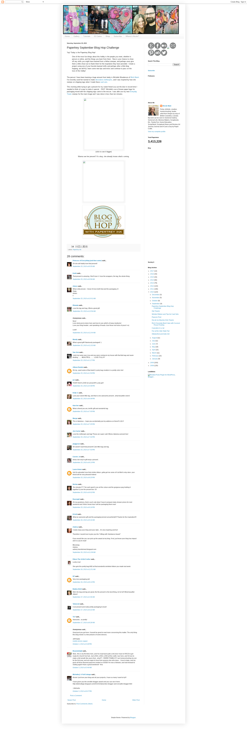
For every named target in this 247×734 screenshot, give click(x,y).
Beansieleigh (77, 651)
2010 (152, 292)
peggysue (76, 444)
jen (74, 380)
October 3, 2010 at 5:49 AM (82, 667)
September (156, 304)
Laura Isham (77, 469)
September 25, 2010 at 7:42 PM (84, 437)
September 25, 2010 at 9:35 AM (84, 266)
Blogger (133, 717)
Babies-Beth (77, 589)
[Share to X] (81, 246)
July (153, 341)
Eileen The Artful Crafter (81, 559)
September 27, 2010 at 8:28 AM (84, 622)
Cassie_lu (76, 457)
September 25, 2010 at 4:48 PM (84, 386)
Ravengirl (76, 499)
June (154, 344)
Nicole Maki (167, 106)
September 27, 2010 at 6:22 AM (84, 610)
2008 (152, 365)
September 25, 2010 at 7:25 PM (84, 424)
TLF (74, 617)
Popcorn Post (156, 317)
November (156, 298)
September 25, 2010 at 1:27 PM (84, 360)
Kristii (75, 514)
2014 (152, 280)
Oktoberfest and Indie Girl (161, 334)
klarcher (76, 405)
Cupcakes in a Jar (158, 328)
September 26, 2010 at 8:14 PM (84, 582)
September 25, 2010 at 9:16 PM (84, 507)
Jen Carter (77, 431)
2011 (152, 289)
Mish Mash (135, 77)
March (154, 353)
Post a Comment (76, 695)
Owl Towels (156, 311)
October (155, 301)
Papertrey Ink (77, 249)
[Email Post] (72, 246)
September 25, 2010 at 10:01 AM (84, 298)
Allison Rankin (78, 367)
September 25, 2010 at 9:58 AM (84, 279)
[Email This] (76, 246)
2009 (152, 363)
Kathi (75, 273)
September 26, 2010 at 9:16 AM (84, 520)
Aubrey (75, 527)
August (154, 338)
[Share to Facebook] (84, 246)
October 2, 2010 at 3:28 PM (82, 644)
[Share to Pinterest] (86, 246)
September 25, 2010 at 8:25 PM (84, 477)
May (153, 347)
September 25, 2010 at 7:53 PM (84, 450)
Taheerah (76, 604)
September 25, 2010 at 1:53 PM (84, 373)
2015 (152, 277)
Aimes (75, 286)
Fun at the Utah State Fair (161, 331)
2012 (152, 286)
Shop (108, 36)
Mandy (75, 339)
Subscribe (118, 36)
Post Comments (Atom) (84, 704)
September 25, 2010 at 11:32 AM (84, 345)
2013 (152, 283)
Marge (75, 418)
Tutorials (86, 36)
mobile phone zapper (80, 641)
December (156, 295)
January (155, 359)
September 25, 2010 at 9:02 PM (84, 492)
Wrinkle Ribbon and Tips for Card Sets (165, 314)
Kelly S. (75, 393)
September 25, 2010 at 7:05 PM (84, 411)
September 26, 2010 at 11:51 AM (84, 569)
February (155, 356)
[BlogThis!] (79, 246)
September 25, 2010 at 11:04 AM (84, 333)
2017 (152, 271)
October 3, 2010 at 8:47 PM (82, 691)
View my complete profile (156, 131)
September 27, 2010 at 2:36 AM (84, 597)
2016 (152, 274)
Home (67, 36)
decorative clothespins (103, 80)
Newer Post (72, 700)
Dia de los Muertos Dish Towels (163, 320)
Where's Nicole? (132, 36)
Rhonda (75, 305)
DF (74, 576)
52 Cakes (98, 36)
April (154, 350)
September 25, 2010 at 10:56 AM (84, 311)
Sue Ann (76, 352)
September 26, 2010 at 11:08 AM (84, 552)
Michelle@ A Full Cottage (82, 674)
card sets (103, 82)
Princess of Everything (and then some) (87, 261)
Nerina (75, 484)
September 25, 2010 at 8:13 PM (84, 462)
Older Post (136, 700)
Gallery (76, 36)
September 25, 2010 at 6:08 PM (84, 399)
